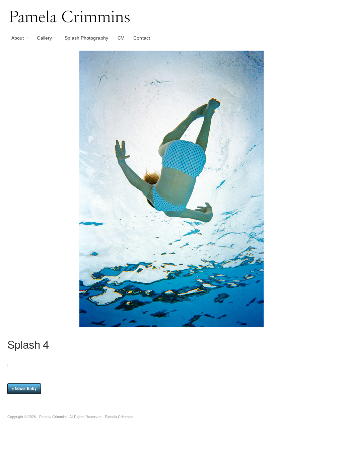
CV (121, 38)
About (15, 39)
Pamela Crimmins (171, 16)
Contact (141, 38)
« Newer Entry (24, 388)
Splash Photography (86, 38)
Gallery (42, 39)
